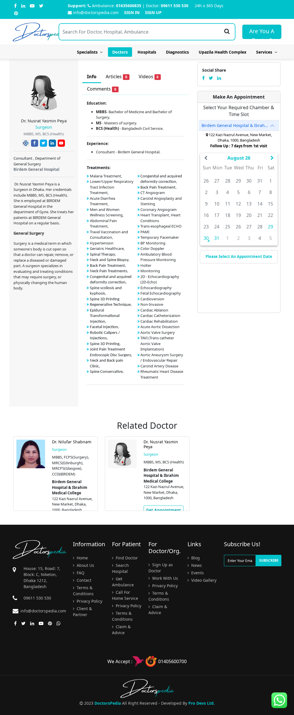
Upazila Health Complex (222, 52)
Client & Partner (82, 611)
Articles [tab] (116, 76)
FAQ (80, 572)
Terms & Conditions (83, 590)
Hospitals (147, 52)
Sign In (132, 12)
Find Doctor (126, 558)
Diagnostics (177, 52)
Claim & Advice (121, 629)
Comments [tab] (101, 89)
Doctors (120, 52)
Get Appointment (163, 510)
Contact (83, 580)
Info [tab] (91, 76)
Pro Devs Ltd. (201, 703)
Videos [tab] (149, 76)
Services (265, 52)
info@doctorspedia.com (96, 12)
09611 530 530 (174, 5)
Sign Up (153, 12)
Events (197, 572)
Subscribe (268, 560)
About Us (85, 565)
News (196, 565)
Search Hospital (120, 568)
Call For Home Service (125, 595)
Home (82, 558)
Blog (195, 558)
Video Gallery (203, 580)
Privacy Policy (89, 601)
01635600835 (128, 5)
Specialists (88, 52)
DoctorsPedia (107, 703)
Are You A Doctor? (261, 33)
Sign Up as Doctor (160, 567)
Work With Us (164, 578)
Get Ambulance (123, 581)
